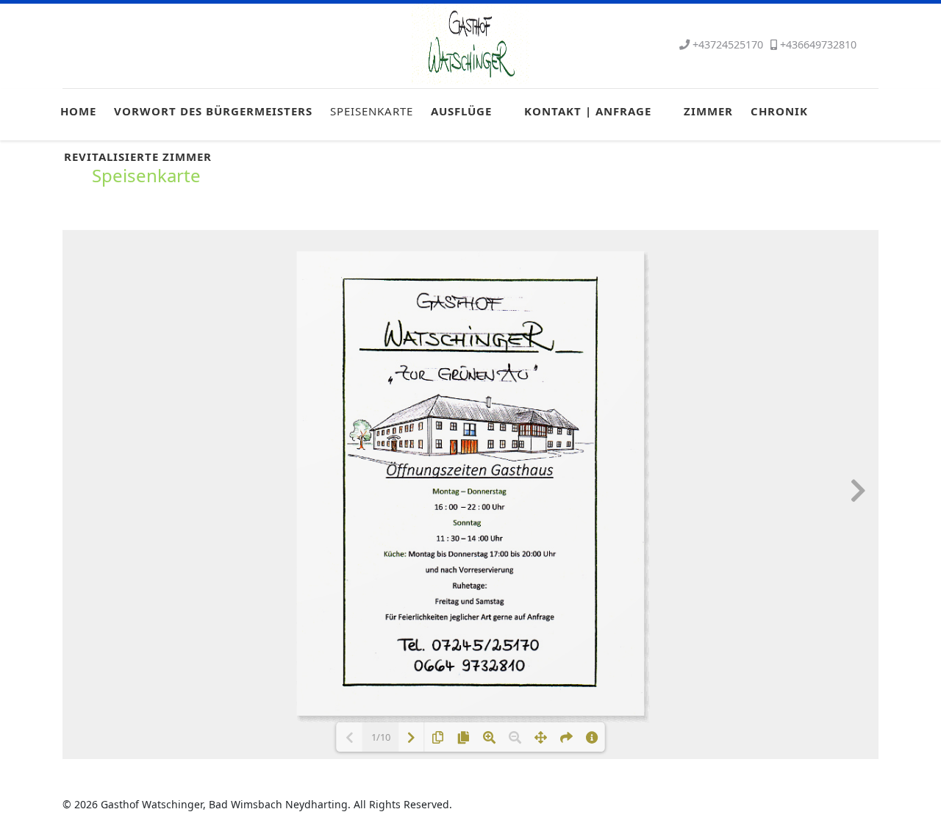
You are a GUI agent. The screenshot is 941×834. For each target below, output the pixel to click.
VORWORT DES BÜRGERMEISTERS (213, 111)
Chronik (779, 111)
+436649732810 (818, 44)
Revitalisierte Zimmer (138, 156)
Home (78, 111)
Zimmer (708, 111)
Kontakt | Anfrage (587, 111)
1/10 (380, 737)
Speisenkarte (371, 111)
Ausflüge (461, 111)
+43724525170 (728, 44)
